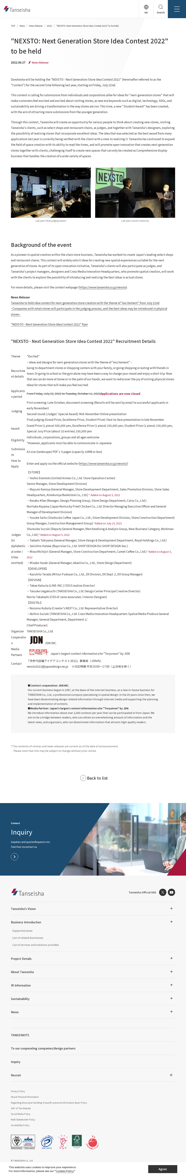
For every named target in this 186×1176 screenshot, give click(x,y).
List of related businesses (27, 937)
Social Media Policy (20, 1113)
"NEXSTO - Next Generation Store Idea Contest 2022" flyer (49, 324)
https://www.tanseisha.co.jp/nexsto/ (103, 463)
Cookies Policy (65, 1171)
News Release (36, 25)
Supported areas (22, 930)
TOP (13, 25)
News (22, 25)
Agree (163, 1169)
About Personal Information (25, 1096)
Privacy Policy (18, 1091)
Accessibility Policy (20, 1125)
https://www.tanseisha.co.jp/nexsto (102, 287)
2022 (49, 25)
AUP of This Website (21, 1108)
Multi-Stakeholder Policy (23, 1119)
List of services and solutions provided (35, 945)
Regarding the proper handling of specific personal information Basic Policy (49, 1102)
